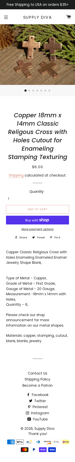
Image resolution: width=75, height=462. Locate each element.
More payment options (38, 229)
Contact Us (37, 373)
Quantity (36, 191)
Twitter (39, 401)
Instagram (39, 413)
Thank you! (37, 433)
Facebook (39, 394)
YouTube (40, 419)
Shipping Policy (37, 379)
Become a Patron (37, 385)
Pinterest (40, 407)
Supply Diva (37, 17)
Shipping (16, 175)
